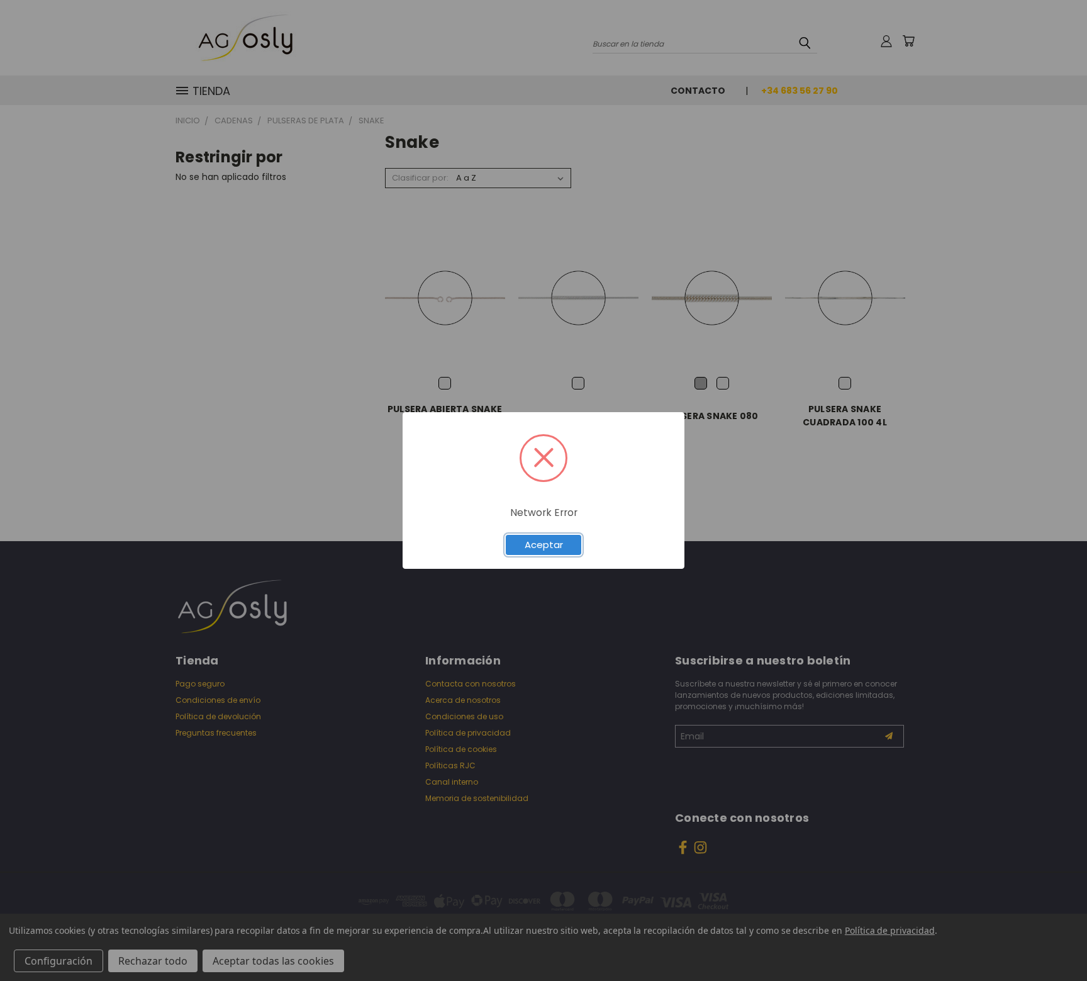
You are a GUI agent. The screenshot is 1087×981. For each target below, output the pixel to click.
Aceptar (544, 544)
